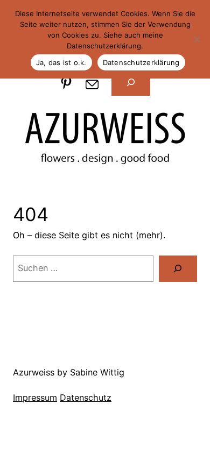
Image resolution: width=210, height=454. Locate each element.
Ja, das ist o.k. (61, 62)
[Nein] (196, 39)
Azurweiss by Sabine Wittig (68, 372)
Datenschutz (85, 397)
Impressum (35, 397)
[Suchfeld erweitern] (130, 82)
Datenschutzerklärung (141, 62)
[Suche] (178, 269)
